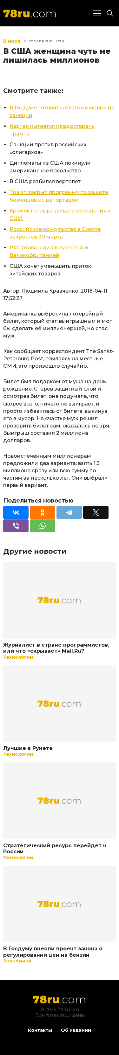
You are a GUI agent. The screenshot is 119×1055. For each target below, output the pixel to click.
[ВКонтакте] (16, 512)
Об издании (76, 1030)
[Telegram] (69, 512)
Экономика (17, 961)
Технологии (18, 657)
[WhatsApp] (42, 525)
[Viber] (16, 525)
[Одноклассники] (42, 512)
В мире (12, 41)
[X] (96, 512)
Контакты (40, 1030)
